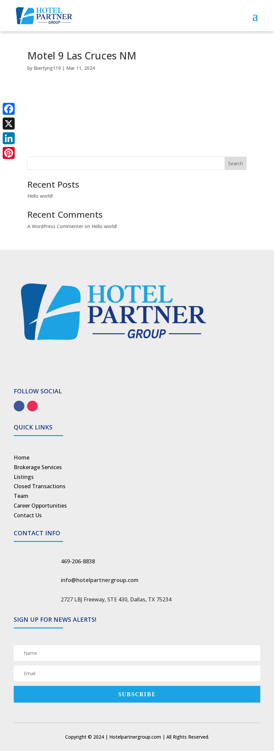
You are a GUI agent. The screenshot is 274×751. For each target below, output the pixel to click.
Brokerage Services (38, 467)
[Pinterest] (8, 153)
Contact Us (28, 515)
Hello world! (40, 196)
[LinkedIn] (8, 138)
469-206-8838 (78, 561)
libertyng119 (47, 68)
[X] (8, 123)
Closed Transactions (39, 486)
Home (21, 457)
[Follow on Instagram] (32, 406)
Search (235, 163)
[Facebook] (8, 109)
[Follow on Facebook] (19, 406)
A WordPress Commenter (55, 226)
